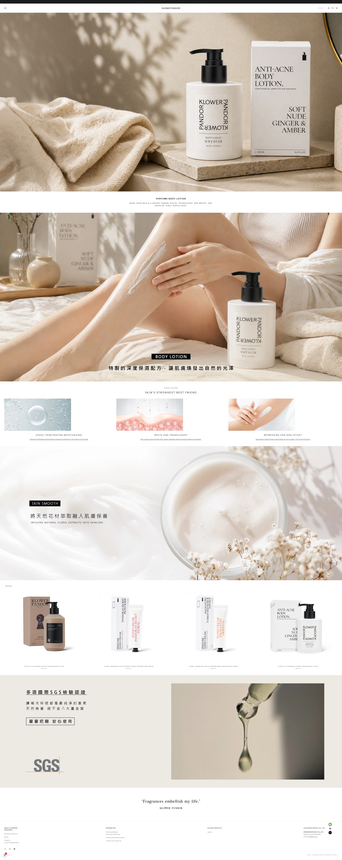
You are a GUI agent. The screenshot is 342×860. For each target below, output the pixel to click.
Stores (6, 837)
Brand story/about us (11, 834)
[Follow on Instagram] (10, 849)
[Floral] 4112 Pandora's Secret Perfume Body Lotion (44, 666)
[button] (330, 832)
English (320, 8)
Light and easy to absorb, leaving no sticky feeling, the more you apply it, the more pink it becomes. (283, 439)
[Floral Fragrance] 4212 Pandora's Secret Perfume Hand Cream (128, 666)
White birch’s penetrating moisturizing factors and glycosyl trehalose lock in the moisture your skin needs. (59, 439)
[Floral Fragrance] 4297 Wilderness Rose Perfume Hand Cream (213, 666)
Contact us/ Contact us (113, 841)
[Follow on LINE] (14, 849)
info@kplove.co (313, 836)
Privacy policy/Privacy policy (115, 837)
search (210, 832)
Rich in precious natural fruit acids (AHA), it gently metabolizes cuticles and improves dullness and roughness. (171, 439)
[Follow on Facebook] (5, 849)
